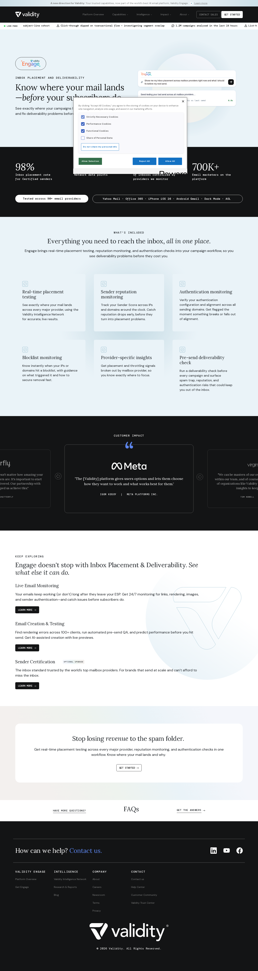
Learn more (25, 609)
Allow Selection (90, 161)
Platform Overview (93, 14)
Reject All (144, 161)
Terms (96, 902)
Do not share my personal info (100, 147)
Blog (56, 894)
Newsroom (98, 894)
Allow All (170, 161)
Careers (96, 887)
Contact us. (85, 851)
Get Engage (22, 887)
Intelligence (143, 14)
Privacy (96, 910)
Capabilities (119, 14)
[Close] (183, 101)
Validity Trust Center (143, 902)
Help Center (138, 887)
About (184, 14)
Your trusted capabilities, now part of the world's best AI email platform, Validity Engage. (129, 3)
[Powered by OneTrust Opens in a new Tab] (172, 172)
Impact (165, 14)
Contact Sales (208, 14)
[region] (130, 135)
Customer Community (144, 894)
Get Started (232, 14)
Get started (127, 767)
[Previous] (58, 477)
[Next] (200, 477)
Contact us (137, 879)
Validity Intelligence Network (70, 879)
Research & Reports (65, 887)
